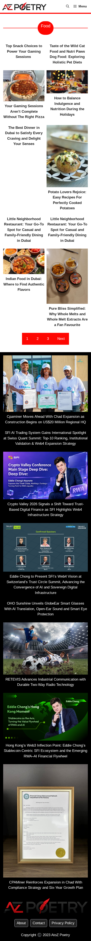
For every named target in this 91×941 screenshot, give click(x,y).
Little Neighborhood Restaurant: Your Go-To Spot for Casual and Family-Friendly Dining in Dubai (24, 230)
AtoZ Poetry (60, 935)
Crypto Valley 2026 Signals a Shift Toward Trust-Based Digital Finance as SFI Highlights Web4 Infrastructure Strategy (45, 509)
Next (61, 339)
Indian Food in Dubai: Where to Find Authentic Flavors (23, 284)
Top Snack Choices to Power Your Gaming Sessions (24, 51)
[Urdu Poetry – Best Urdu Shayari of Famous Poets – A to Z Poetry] (24, 6)
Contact (39, 923)
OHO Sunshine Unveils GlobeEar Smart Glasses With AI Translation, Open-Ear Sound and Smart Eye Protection (45, 608)
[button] (67, 6)
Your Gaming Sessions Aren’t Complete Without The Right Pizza (23, 111)
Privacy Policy (63, 923)
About (21, 923)
